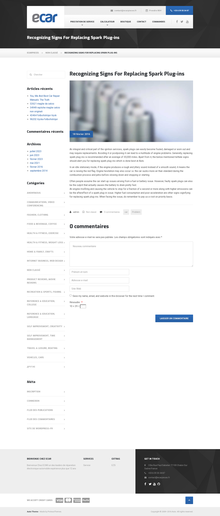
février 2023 (36, 159)
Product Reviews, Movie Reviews (41, 281)
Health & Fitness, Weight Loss (45, 242)
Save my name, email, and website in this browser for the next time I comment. (114, 296)
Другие (31, 366)
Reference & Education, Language (41, 315)
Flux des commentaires (41, 419)
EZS (114, 465)
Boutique (125, 21)
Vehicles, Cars (35, 357)
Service (86, 465)
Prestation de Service (82, 21)
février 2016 (36, 166)
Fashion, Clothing (37, 215)
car (126, 212)
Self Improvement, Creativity (44, 326)
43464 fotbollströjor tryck (43, 115)
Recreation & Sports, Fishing (44, 292)
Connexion (33, 401)
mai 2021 (35, 163)
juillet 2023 (35, 151)
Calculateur (107, 21)
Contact (141, 21)
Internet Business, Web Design (45, 260)
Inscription (33, 391)
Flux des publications (40, 410)
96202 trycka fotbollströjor (44, 119)
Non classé (91, 212)
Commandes (158, 21)
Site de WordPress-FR (40, 428)
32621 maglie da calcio (42, 103)
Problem (136, 212)
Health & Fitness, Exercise (43, 233)
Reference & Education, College (41, 303)
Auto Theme (32, 511)
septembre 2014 (38, 170)
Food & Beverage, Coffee (42, 224)
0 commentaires (112, 212)
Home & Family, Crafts (40, 251)
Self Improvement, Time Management (41, 337)
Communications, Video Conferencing (40, 204)
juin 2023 (34, 155)
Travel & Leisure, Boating (42, 348)
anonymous (34, 193)
